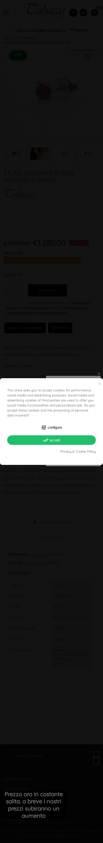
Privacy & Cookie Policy (78, 451)
